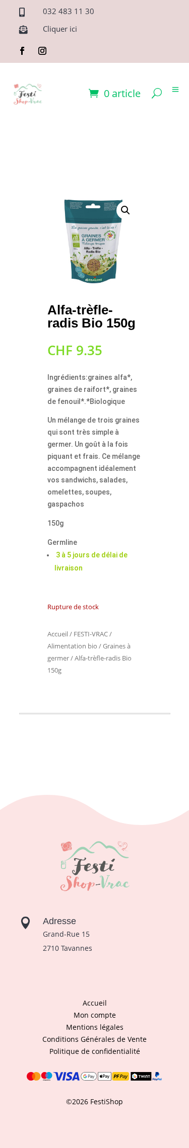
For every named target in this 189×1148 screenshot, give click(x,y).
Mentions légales (94, 1027)
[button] (125, 210)
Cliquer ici (60, 29)
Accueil (57, 633)
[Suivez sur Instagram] (42, 51)
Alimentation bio (72, 645)
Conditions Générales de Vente (94, 1039)
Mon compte (95, 1015)
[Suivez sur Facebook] (22, 51)
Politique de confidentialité (94, 1051)
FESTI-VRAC (91, 633)
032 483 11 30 (68, 11)
